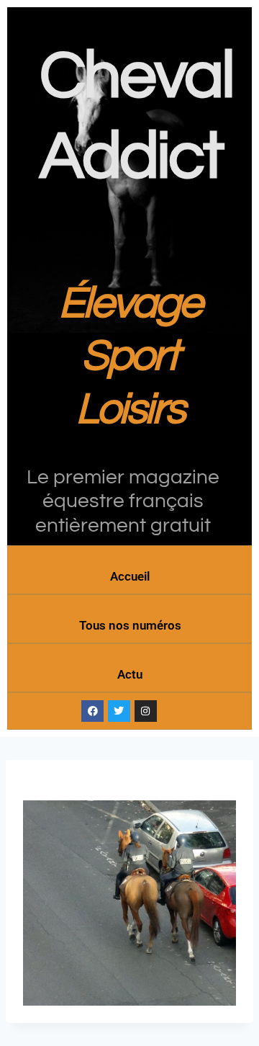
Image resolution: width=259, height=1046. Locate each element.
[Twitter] (119, 711)
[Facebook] (92, 711)
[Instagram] (146, 711)
